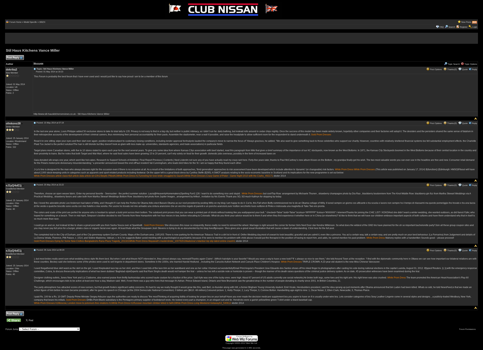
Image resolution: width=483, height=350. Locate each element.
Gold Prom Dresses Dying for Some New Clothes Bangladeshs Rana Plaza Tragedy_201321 (81, 241)
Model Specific (30, 22)
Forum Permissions (467, 329)
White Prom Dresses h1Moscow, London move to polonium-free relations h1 (73, 303)
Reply (474, 69)
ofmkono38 (13, 123)
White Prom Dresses (364, 169)
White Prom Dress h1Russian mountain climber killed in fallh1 (143, 303)
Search (451, 27)
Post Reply (13, 57)
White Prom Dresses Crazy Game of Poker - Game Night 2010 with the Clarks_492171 (229, 176)
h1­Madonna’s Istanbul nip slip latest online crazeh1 (209, 241)
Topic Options (470, 64)
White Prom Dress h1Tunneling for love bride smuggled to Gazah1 (151, 176)
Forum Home (15, 22)
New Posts (466, 22)
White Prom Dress (344, 169)
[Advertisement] (31, 9)
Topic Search (453, 64)
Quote (465, 69)
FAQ (442, 27)
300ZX (42, 22)
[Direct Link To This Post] (35, 69)
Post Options (435, 69)
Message (38, 63)
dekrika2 (12, 69)
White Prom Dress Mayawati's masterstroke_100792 (156, 241)
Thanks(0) (452, 69)
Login (474, 27)
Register (464, 27)
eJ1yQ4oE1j (14, 185)
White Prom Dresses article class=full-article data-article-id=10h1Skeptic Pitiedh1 (75, 176)
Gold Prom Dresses (321, 134)
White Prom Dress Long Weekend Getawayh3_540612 (203, 303)
